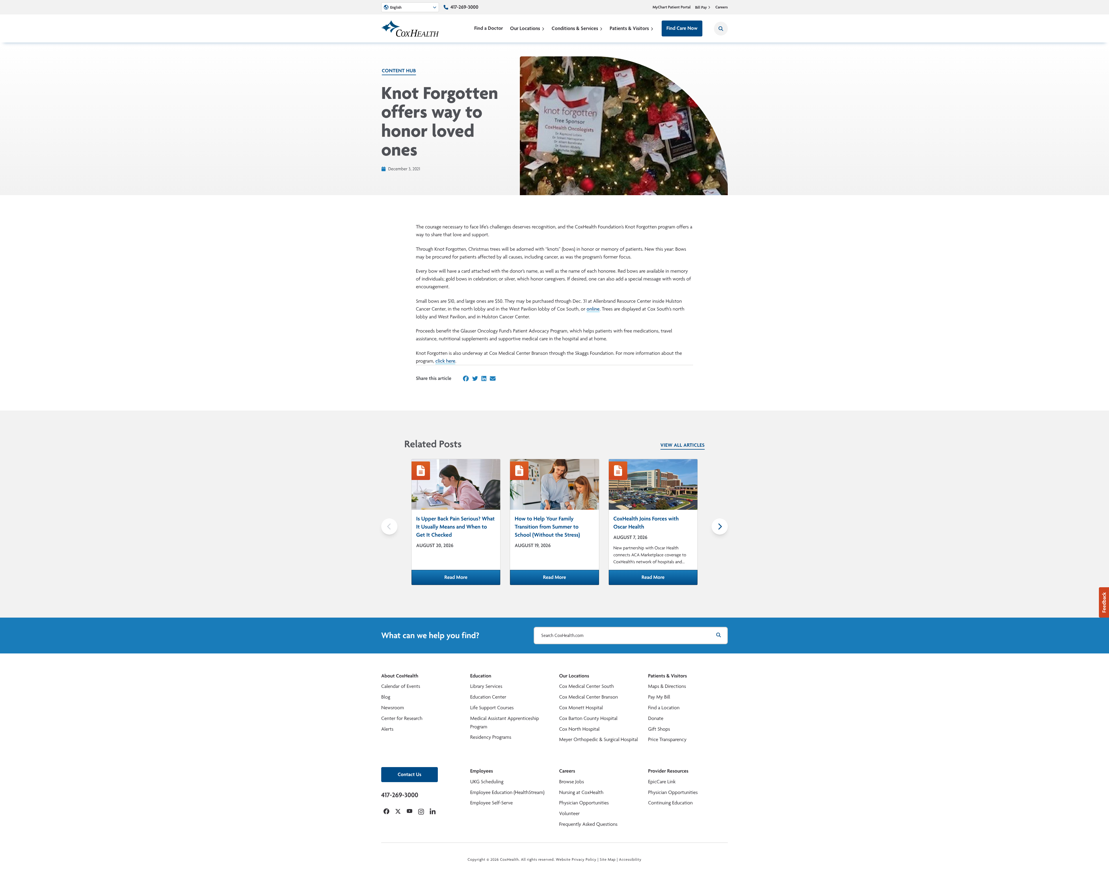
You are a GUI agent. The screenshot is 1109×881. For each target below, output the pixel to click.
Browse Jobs (571, 782)
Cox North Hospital (579, 729)
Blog (385, 697)
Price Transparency (667, 739)
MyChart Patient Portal (672, 7)
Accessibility (630, 859)
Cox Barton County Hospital (588, 718)
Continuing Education (670, 803)
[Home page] (410, 28)
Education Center (488, 697)
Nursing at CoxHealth (581, 792)
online (593, 309)
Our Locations (525, 28)
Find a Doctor (488, 28)
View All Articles (682, 445)
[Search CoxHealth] (721, 29)
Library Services (486, 686)
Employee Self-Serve (491, 803)
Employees (481, 771)
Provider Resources (668, 771)
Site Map (608, 859)
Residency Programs (490, 737)
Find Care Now (682, 28)
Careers (721, 7)
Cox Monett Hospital (581, 708)
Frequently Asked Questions (588, 824)
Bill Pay (701, 7)
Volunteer (569, 813)
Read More (472, 579)
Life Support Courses (492, 708)
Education (480, 676)
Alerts (387, 729)
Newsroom (392, 708)
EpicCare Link (662, 782)
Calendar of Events (400, 686)
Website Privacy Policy (576, 859)
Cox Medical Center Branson (588, 697)
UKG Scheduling (486, 782)
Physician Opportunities (584, 803)
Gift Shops (659, 729)
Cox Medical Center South (586, 686)
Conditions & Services (575, 28)
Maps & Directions (667, 686)
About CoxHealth (399, 676)
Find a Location (664, 708)
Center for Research (402, 718)
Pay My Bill (659, 697)
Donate (655, 718)
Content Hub (399, 71)
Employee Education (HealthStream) (507, 792)
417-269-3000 (464, 7)
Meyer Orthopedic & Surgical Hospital (598, 739)
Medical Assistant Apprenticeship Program (504, 722)
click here (445, 361)
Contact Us (409, 774)
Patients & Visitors (629, 28)
